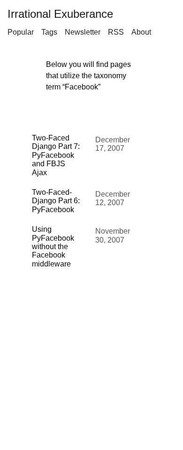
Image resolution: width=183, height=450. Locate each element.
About (141, 32)
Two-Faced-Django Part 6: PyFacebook (56, 201)
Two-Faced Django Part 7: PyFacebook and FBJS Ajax (56, 155)
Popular (21, 32)
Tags (49, 32)
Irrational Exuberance (60, 13)
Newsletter (82, 32)
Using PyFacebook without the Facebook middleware (53, 246)
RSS (116, 32)
